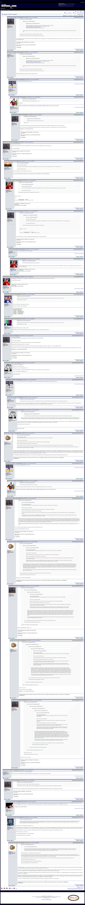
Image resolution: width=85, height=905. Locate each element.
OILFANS (11, 8)
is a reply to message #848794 (31, 801)
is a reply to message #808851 (30, 294)
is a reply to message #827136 (31, 463)
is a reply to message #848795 (33, 817)
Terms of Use (78, 11)
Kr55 (9, 25)
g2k (5, 326)
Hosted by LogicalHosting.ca (46, 899)
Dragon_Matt (8, 472)
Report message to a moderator (79, 76)
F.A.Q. (82, 11)
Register (83, 2)
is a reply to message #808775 (34, 249)
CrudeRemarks (7, 167)
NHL (5, 888)
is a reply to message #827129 (31, 379)
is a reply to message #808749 (33, 211)
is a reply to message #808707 (30, 161)
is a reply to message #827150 (37, 700)
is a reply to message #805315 (34, 79)
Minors (8, 888)
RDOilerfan (11, 251)
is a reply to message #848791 (30, 780)
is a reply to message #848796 (34, 842)
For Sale (16, 888)
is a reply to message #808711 (31, 180)
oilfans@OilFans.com (54, 897)
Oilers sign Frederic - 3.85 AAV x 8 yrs (77, 889)
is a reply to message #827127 (30, 433)
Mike (9, 826)
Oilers (2, 14)
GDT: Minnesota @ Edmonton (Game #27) (78, 888)
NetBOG (9, 54)
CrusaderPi (12, 106)
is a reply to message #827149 (35, 640)
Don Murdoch (62, 4)
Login (81, 2)
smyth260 (11, 419)
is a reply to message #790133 (28, 142)
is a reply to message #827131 (33, 397)
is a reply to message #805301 (33, 17)
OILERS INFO (3, 8)
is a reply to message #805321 (35, 97)
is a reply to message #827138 (33, 541)
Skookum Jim (8, 189)
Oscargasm (6, 303)
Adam (9, 550)
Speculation (12, 888)
